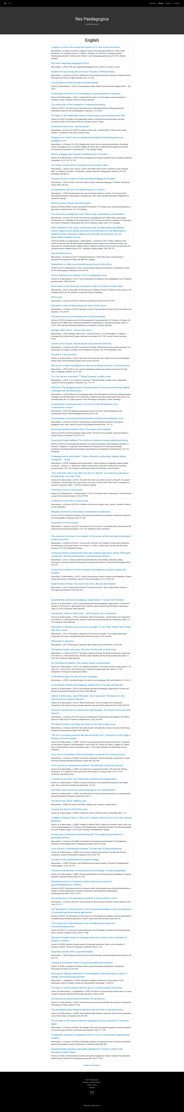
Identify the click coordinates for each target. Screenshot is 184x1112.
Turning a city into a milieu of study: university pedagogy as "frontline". (83, 178)
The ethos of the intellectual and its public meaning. (75, 859)
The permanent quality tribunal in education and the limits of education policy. (87, 1009)
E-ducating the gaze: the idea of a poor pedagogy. (74, 676)
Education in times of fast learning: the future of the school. (79, 305)
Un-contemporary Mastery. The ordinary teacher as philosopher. (80, 663)
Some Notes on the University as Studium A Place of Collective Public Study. (87, 286)
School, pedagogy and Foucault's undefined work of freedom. (79, 154)
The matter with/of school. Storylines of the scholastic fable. (79, 165)
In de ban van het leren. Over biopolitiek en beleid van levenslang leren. (84, 779)
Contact (177, 3)
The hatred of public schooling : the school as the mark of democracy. (83, 649)
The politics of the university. (64, 522)
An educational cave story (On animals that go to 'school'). (78, 189)
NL (5, 3)
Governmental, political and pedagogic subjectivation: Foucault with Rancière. (87, 685)
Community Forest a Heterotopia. (67, 489)
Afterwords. (56, 297)
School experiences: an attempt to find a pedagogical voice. (79, 275)
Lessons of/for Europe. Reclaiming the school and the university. (81, 343)
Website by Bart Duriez (92, 1106)
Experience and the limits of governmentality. (72, 951)
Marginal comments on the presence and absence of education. (81, 511)
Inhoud (160, 3)
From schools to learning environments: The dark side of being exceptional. (86, 848)
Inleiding (152, 3)
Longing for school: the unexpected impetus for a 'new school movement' (85, 47)
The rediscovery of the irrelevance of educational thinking (78, 104)
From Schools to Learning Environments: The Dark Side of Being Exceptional (87, 765)
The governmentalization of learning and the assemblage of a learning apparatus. (88, 870)
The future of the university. (64, 354)
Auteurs (169, 3)
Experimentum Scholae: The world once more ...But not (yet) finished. (83, 584)
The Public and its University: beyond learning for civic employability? (83, 790)
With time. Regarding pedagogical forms (70, 63)
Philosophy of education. (62, 641)
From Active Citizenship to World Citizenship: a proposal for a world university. (88, 754)
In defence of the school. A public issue (69, 500)
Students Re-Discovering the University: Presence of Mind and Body (83, 71)
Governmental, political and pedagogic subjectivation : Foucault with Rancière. (87, 600)
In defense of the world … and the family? (70, 126)
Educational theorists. (61, 253)
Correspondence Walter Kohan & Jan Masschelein (74, 82)
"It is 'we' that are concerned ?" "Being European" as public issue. (81, 376)
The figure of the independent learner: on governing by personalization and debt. (88, 115)
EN (10, 3)
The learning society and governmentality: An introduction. (78, 998)
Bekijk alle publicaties (92, 1065)
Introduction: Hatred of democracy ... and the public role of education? (84, 613)
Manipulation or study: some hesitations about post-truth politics (81, 264)
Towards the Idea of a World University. (69, 809)
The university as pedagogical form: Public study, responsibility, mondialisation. (88, 214)
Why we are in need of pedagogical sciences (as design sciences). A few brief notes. (90, 365)
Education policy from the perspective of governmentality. (78, 316)
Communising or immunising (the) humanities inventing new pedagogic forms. (87, 418)
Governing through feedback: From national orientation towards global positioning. (89, 440)
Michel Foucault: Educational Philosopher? (71, 203)
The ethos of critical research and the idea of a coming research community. (86, 987)
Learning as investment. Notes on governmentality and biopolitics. (82, 962)
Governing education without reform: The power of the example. (81, 429)
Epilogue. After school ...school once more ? (72, 330)
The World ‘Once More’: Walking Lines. (69, 801)
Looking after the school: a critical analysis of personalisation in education (86, 93)
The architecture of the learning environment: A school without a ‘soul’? (84, 898)
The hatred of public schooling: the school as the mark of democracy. (83, 724)
